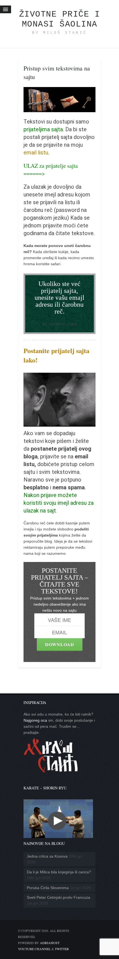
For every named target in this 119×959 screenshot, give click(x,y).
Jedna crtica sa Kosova (47, 856)
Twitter (62, 949)
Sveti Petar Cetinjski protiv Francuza (58, 897)
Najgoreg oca (35, 720)
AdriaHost (50, 942)
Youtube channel (34, 949)
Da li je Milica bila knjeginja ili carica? (59, 872)
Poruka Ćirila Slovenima (48, 888)
